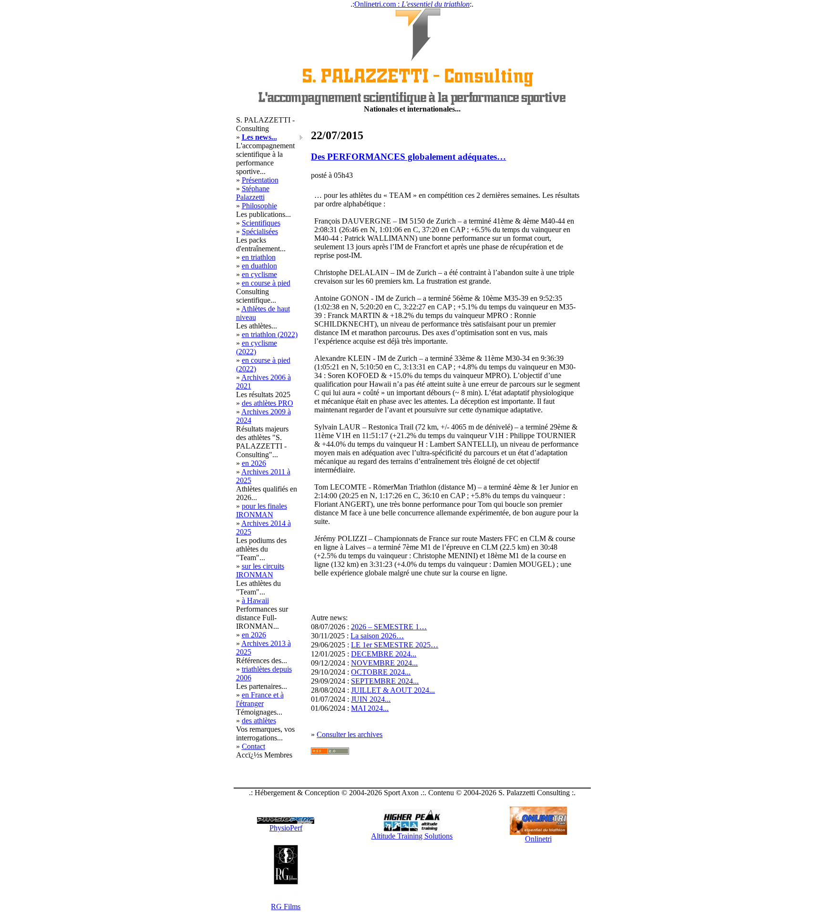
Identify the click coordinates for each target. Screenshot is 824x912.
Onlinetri (538, 839)
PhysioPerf (285, 828)
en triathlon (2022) (270, 334)
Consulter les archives (349, 734)
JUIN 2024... (371, 699)
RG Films (285, 906)
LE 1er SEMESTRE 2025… (394, 645)
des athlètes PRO (267, 403)
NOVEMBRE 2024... (384, 663)
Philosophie (259, 206)
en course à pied (266, 283)
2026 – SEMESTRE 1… (389, 627)
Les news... (259, 137)
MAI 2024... (370, 708)
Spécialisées (260, 231)
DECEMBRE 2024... (383, 654)
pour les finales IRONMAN (261, 510)
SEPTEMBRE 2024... (385, 681)
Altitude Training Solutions (412, 836)
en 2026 (254, 463)
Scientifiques (261, 223)
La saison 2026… (377, 636)
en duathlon (259, 266)
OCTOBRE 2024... (381, 672)
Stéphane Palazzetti (252, 192)
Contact (253, 746)
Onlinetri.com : (412, 4)
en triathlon (259, 257)
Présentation (260, 180)
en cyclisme (259, 274)
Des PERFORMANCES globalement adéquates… (408, 157)
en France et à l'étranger (260, 699)
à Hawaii (255, 600)
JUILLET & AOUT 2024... (393, 690)
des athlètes (259, 721)
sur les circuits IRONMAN (260, 570)
